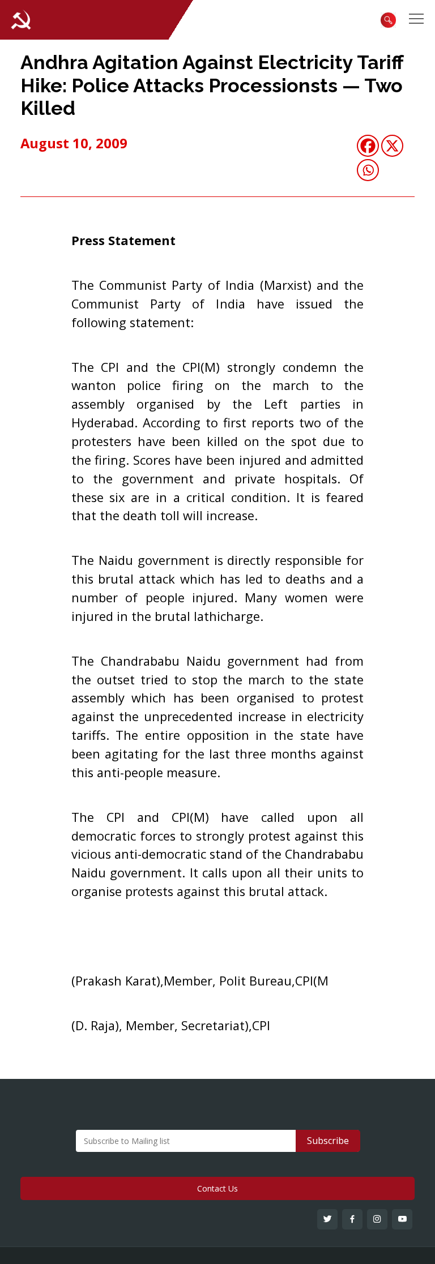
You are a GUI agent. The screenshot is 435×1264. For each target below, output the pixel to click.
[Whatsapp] (368, 170)
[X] (392, 146)
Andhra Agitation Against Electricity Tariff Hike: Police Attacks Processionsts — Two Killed (211, 85)
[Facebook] (368, 146)
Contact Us (217, 1188)
